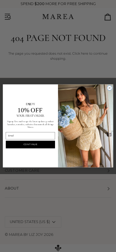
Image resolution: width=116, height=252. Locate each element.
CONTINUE (30, 144)
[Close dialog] (109, 88)
